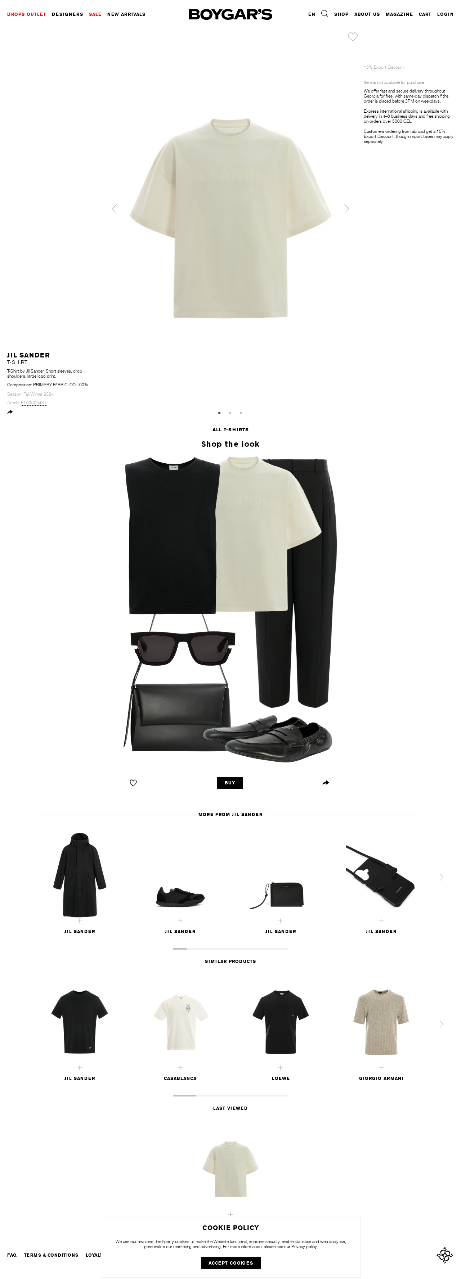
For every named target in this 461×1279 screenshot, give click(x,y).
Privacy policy (304, 1246)
